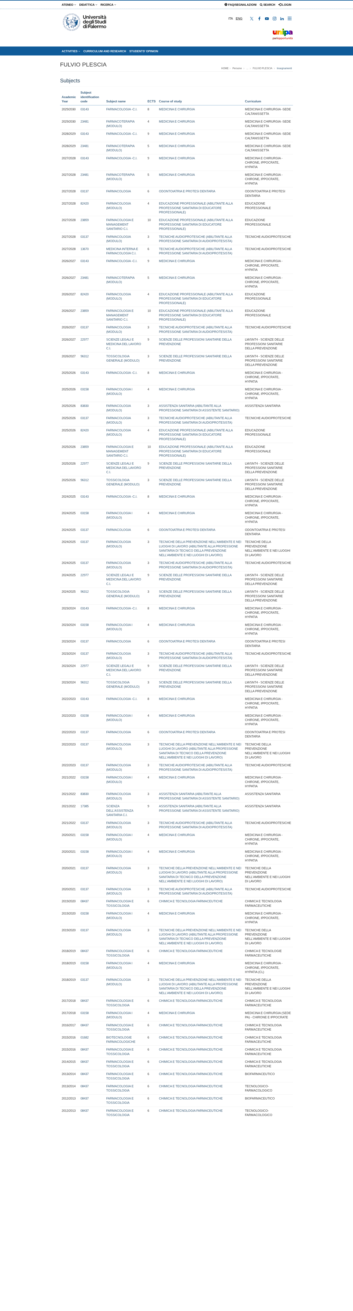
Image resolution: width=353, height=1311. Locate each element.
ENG (239, 18)
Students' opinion (143, 51)
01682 (84, 1037)
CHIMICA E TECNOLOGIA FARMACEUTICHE (191, 901)
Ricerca (107, 4)
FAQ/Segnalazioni (242, 4)
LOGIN (286, 4)
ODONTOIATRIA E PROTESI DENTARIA (187, 191)
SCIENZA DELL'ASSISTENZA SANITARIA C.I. (119, 810)
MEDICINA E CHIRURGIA (177, 109)
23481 (84, 121)
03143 (84, 109)
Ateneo (68, 4)
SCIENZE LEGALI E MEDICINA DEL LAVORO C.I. (123, 344)
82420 (84, 203)
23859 (84, 220)
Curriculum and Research (104, 51)
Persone (237, 68)
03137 (84, 191)
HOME (225, 68)
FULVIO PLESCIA (83, 64)
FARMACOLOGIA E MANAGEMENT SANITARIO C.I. (120, 224)
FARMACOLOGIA (118, 191)
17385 (84, 806)
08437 (84, 901)
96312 (84, 356)
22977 (84, 339)
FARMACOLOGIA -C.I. (121, 109)
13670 (84, 249)
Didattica (87, 4)
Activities (70, 51)
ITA (230, 18)
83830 (84, 405)
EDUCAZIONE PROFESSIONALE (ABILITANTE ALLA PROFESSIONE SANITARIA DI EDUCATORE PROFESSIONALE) (196, 208)
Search (269, 4)
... (247, 68)
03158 (84, 389)
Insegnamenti (284, 68)
